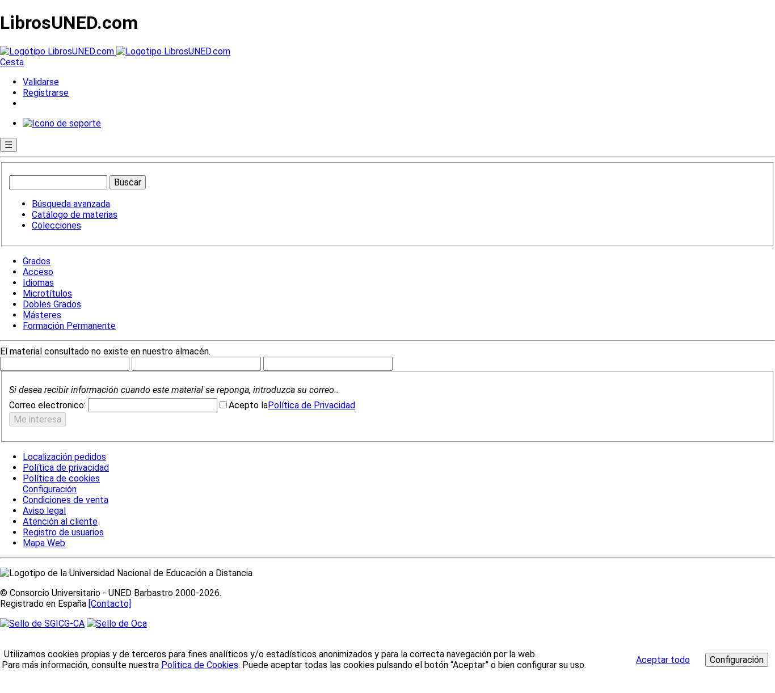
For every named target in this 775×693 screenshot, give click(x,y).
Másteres (42, 315)
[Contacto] (110, 603)
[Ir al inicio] (115, 51)
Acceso (38, 272)
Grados (36, 261)
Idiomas (38, 282)
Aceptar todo (663, 659)
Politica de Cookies (199, 665)
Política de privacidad (66, 467)
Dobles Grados (52, 304)
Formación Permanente (69, 325)
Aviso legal (44, 510)
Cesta (12, 62)
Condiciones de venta (65, 500)
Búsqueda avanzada (71, 203)
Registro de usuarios (63, 532)
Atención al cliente (60, 521)
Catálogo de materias (74, 214)
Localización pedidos (64, 456)
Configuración (49, 489)
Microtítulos (47, 293)
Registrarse (46, 92)
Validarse (41, 82)
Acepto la (248, 405)
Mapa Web (44, 543)
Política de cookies (61, 478)
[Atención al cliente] (62, 123)
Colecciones (56, 225)
